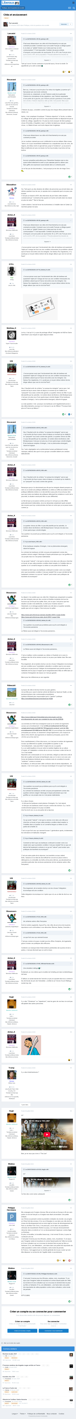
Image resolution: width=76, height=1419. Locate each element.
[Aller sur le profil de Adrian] (71, 1389)
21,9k (12, 202)
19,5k (12, 702)
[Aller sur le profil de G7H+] (11, 271)
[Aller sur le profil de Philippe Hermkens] (11, 1217)
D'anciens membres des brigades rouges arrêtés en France (22, 1365)
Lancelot (15, 23)
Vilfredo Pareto (46, 963)
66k (12, 101)
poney (43, 39)
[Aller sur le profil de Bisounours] (11, 599)
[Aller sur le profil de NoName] (71, 1366)
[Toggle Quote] (24, 39)
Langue (14, 1414)
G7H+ (11, 264)
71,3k (12, 378)
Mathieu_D (11, 328)
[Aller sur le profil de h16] (11, 368)
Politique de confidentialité (36, 1414)
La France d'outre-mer (10, 1388)
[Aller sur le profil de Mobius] (11, 1170)
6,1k (12, 234)
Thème (22, 1414)
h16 (11, 361)
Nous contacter (52, 1414)
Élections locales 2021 (10, 1354)
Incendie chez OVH (9, 1376)
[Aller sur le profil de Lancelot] (5, 24)
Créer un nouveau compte (22, 1331)
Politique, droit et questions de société (36, 25)
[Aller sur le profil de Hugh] (11, 1003)
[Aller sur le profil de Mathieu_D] (11, 335)
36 (12, 1229)
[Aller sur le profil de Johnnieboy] (71, 1400)
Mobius (11, 1164)
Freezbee (8, 1378)
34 (47, 1399)
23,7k (12, 54)
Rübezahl (11, 685)
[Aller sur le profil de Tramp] (11, 1074)
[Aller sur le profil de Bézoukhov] (11, 191)
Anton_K (11, 215)
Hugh (11, 997)
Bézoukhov (11, 185)
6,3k (12, 1014)
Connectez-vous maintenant (53, 1331)
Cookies (61, 1414)
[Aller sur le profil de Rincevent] (11, 86)
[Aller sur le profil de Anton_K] (11, 221)
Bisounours (11, 593)
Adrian (7, 1390)
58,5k (12, 1087)
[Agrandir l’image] (31, 1045)
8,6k (12, 1183)
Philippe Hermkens (11, 1209)
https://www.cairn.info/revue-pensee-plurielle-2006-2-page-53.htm (43, 615)
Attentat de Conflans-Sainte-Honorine (15, 1399)
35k (12, 612)
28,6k (12, 347)
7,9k (12, 283)
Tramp (11, 1068)
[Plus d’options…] (71, 33)
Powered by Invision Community (38, 1416)
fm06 (6, 1367)
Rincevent (11, 80)
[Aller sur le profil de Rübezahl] (11, 692)
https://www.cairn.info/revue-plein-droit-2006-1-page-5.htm (40, 617)
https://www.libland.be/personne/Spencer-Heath (37, 698)
